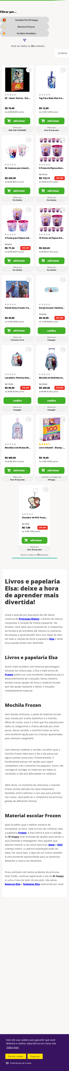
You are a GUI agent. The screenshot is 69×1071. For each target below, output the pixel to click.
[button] (18, 1063)
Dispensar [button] (35, 1056)
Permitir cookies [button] (15, 1056)
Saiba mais (13, 1047)
